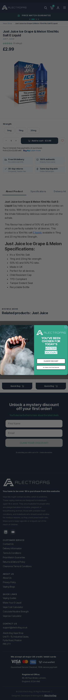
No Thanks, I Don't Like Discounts (51, 367)
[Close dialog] (66, 327)
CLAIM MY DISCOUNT (51, 361)
